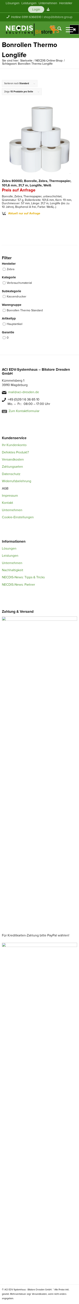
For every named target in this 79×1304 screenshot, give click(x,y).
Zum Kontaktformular (24, 411)
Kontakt (7, 503)
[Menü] (67, 29)
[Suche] (57, 29)
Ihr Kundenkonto (14, 445)
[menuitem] (12, 3)
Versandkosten (13, 459)
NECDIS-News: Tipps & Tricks (23, 577)
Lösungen (9, 548)
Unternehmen (12, 510)
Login (36, 9)
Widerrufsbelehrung (16, 481)
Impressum (10, 496)
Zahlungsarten (12, 467)
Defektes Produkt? (15, 452)
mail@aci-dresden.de (23, 392)
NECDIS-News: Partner (18, 585)
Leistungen (10, 556)
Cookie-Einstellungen (18, 517)
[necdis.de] (33, 29)
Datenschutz (11, 474)
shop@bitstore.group (58, 17)
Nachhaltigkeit (12, 570)
